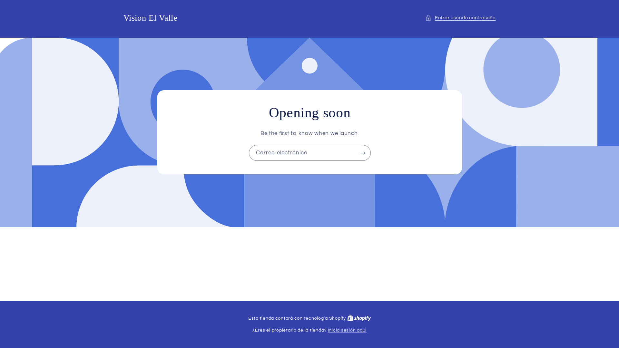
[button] (460, 18)
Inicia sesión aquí (347, 330)
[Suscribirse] (362, 153)
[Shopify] (359, 318)
